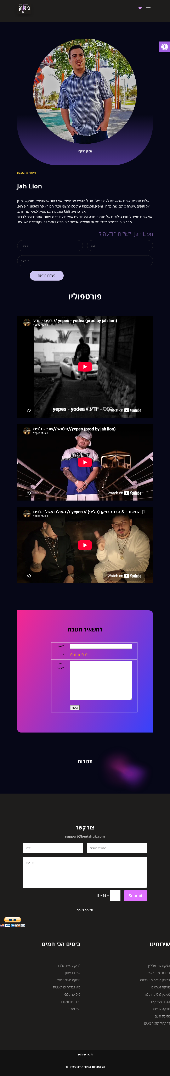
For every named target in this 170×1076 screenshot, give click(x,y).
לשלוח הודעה (46, 275)
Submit (135, 895)
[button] (164, 47)
